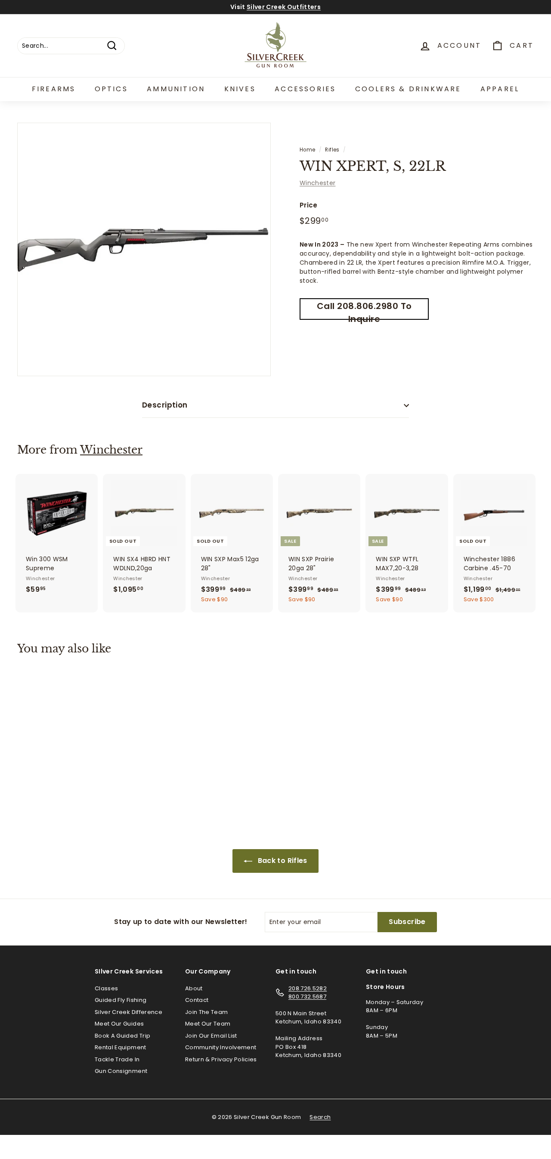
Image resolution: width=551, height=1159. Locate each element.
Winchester (318, 183)
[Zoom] (144, 249)
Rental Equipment (120, 1047)
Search (320, 1117)
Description (165, 405)
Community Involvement (220, 1047)
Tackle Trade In (117, 1059)
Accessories (305, 89)
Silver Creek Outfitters (284, 7)
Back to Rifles (281, 860)
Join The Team (206, 1012)
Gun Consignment (121, 1071)
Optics (111, 89)
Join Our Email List (211, 1036)
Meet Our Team (208, 1024)
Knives (240, 89)
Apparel (499, 89)
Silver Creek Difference (128, 1012)
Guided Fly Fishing (120, 1000)
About (194, 988)
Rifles (332, 149)
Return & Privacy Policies (221, 1059)
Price (309, 205)
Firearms (54, 89)
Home (307, 149)
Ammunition (176, 89)
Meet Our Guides (119, 1024)
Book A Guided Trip (122, 1036)
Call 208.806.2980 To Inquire (364, 310)
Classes (106, 988)
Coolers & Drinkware (408, 89)
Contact (196, 1000)
